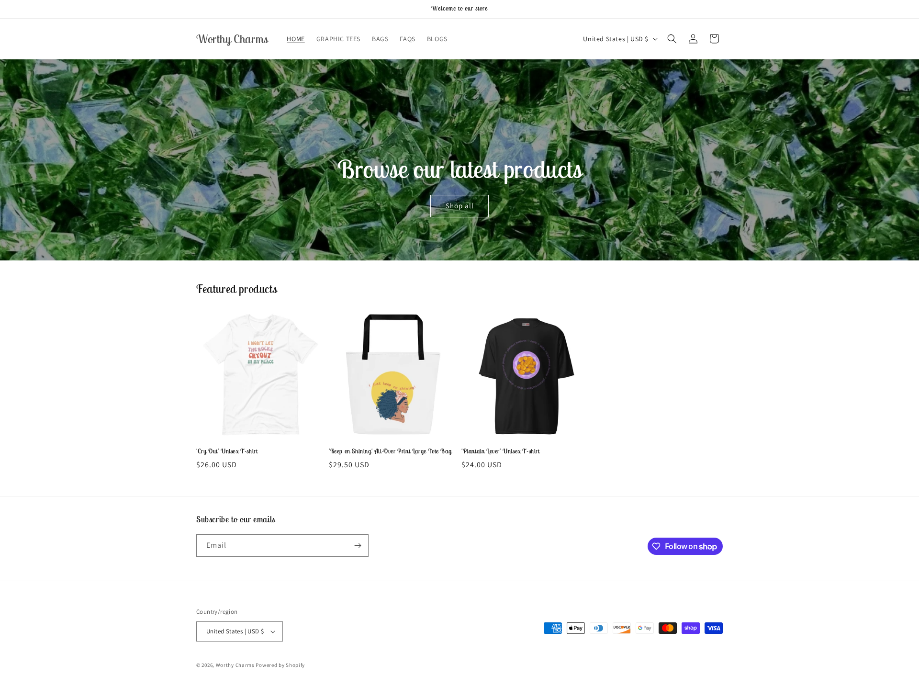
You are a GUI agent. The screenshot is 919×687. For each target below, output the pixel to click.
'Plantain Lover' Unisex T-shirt (500, 451)
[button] (672, 38)
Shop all (459, 206)
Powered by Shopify (280, 665)
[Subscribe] (357, 545)
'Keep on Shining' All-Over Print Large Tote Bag (390, 451)
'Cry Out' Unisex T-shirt (227, 451)
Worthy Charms (235, 665)
